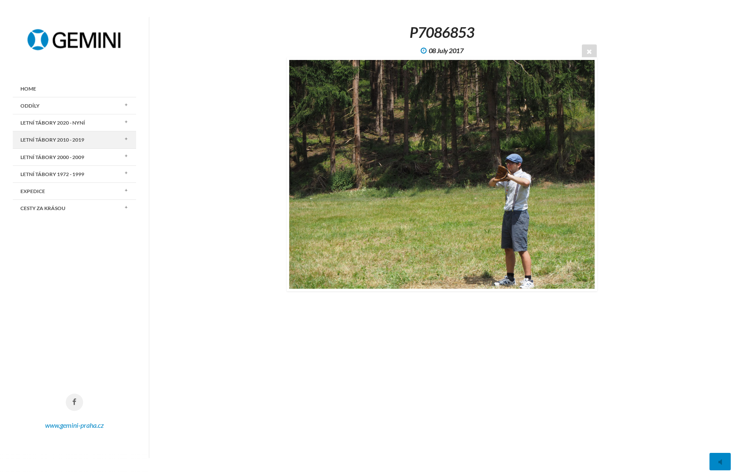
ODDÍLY (30, 105)
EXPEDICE (32, 191)
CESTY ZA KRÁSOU (43, 208)
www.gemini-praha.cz (74, 425)
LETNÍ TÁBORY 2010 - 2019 (52, 140)
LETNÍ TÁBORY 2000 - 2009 (52, 157)
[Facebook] (74, 402)
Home (28, 88)
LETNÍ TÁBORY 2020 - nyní (52, 122)
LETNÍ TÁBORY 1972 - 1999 (52, 174)
